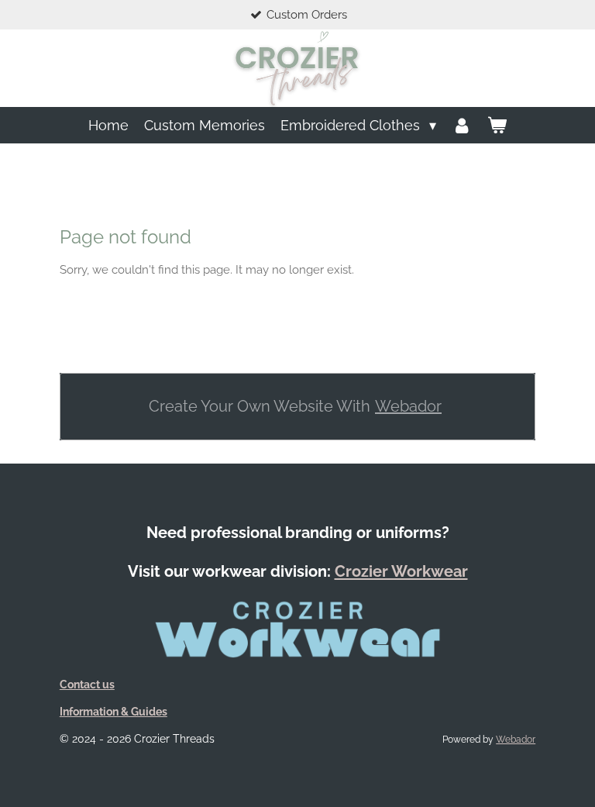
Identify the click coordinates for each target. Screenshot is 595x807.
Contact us (87, 684)
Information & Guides (113, 711)
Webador (408, 406)
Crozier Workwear (401, 571)
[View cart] (497, 125)
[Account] (461, 125)
